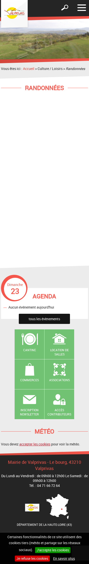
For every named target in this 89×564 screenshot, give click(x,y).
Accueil (28, 68)
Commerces (29, 380)
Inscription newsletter (29, 412)
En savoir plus (64, 558)
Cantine (29, 350)
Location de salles (59, 352)
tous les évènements (44, 318)
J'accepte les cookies (53, 550)
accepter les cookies (34, 444)
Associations (59, 380)
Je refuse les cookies (32, 558)
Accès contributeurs (59, 412)
